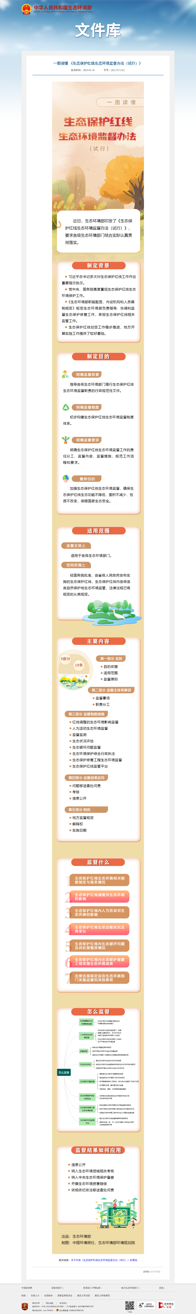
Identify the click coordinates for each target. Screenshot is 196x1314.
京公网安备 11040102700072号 (71, 1310)
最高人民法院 (83, 1295)
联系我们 (63, 1303)
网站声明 (36, 1303)
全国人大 (35, 1295)
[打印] (146, 1272)
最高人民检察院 (102, 1295)
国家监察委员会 (64, 1295)
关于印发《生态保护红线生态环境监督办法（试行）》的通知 (104, 1260)
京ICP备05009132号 (86, 1306)
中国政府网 (26, 1288)
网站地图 (49, 1303)
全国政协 (48, 1295)
